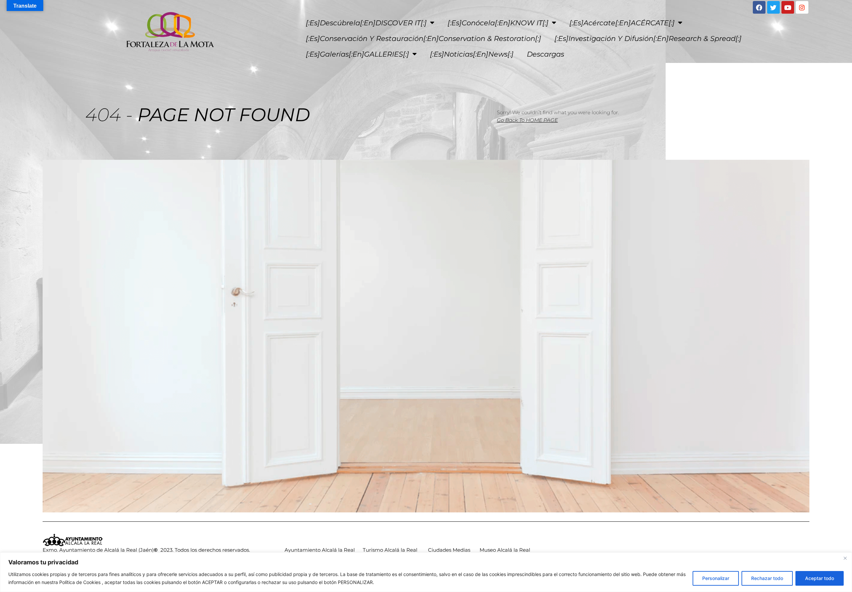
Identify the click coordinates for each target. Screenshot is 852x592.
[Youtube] (787, 7)
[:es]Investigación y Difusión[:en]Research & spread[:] (648, 38)
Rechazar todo (767, 578)
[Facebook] (759, 7)
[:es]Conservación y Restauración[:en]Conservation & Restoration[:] (423, 38)
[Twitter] (773, 7)
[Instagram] (802, 7)
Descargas (545, 54)
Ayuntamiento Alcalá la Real (320, 550)
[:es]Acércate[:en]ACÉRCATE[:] (622, 23)
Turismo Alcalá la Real (390, 550)
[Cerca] (845, 558)
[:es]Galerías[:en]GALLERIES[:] (357, 54)
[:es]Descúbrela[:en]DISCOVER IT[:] (366, 23)
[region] (426, 572)
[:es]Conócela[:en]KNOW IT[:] (498, 23)
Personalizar (715, 578)
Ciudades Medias (449, 550)
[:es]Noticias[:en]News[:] (472, 54)
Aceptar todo (819, 578)
